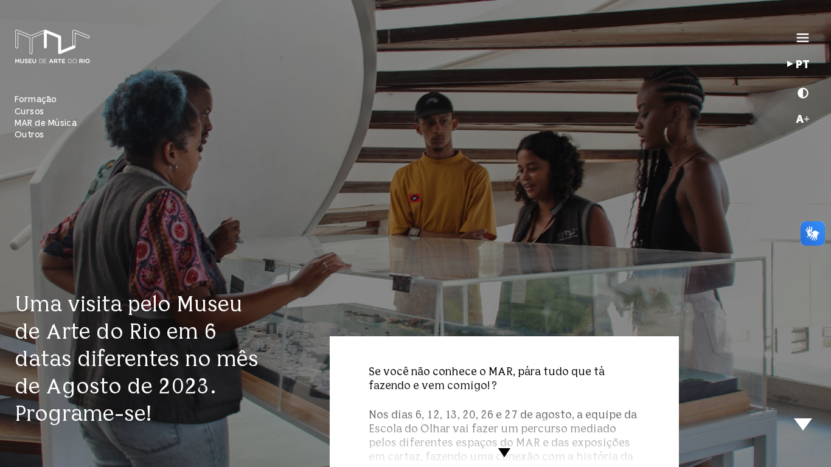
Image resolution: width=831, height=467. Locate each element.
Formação (36, 99)
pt (803, 65)
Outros (29, 134)
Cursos (29, 111)
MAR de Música (46, 123)
